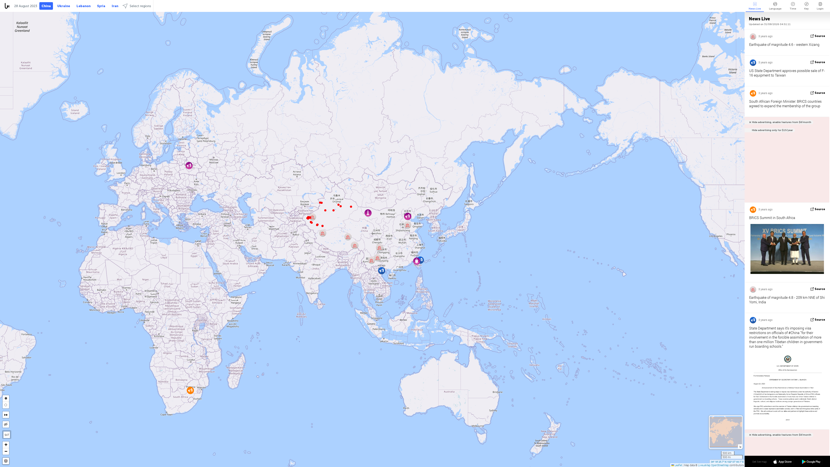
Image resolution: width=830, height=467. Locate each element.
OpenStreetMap (720, 465)
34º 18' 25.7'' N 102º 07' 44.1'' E (727, 461)
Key (806, 8)
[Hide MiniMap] (740, 446)
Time (793, 8)
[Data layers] (6, 461)
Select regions (140, 6)
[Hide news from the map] (6, 424)
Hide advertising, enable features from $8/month (781, 122)
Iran (115, 6)
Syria (101, 6)
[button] (317, 225)
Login (820, 8)
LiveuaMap (704, 465)
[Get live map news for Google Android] (811, 462)
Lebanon (84, 6)
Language (775, 8)
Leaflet (678, 465)
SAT (7, 435)
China (46, 6)
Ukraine (63, 6)
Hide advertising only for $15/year (772, 130)
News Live (755, 8)
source (820, 36)
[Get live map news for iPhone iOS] (783, 462)
